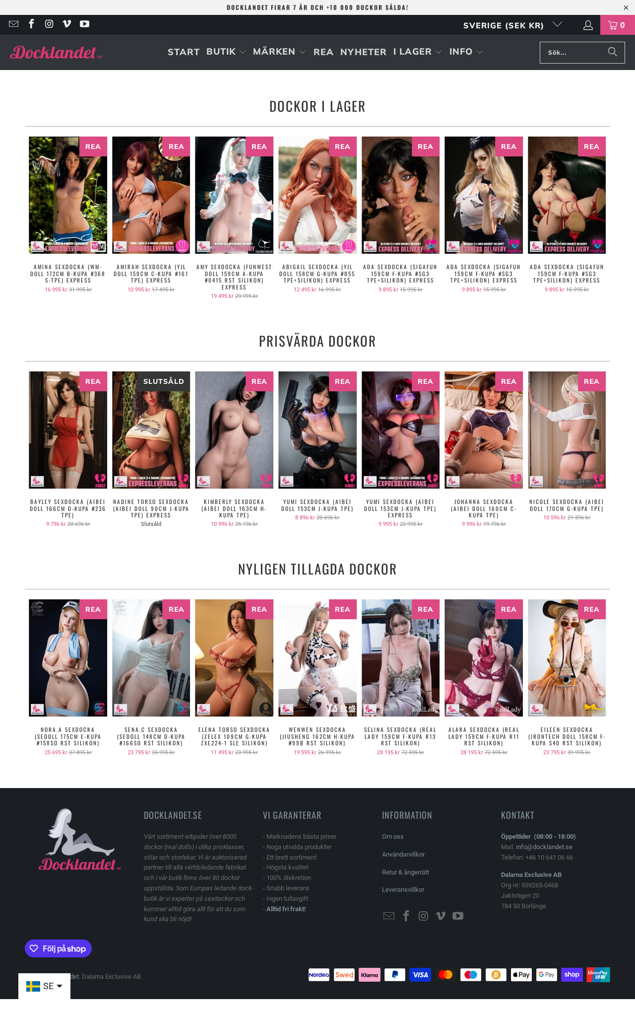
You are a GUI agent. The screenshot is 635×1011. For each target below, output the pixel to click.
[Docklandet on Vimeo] (66, 25)
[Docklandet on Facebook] (30, 25)
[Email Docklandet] (12, 25)
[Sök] (612, 53)
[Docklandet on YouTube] (83, 25)
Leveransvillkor (403, 889)
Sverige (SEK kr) (505, 25)
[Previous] (39, 218)
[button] (226, 52)
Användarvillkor (403, 854)
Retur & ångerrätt (405, 872)
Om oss (393, 836)
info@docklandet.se (544, 847)
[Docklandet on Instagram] (48, 25)
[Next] (596, 218)
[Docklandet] (56, 52)
